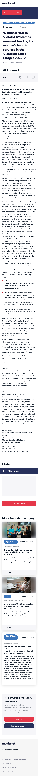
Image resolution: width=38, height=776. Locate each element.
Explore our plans (17, 726)
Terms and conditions (9, 767)
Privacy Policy (6, 763)
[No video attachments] (33, 77)
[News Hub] (9, 3)
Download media (19, 503)
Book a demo (17, 719)
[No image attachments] (13, 77)
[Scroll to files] (20, 77)
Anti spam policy (7, 771)
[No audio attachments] (26, 77)
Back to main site (11, 750)
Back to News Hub (13, 13)
